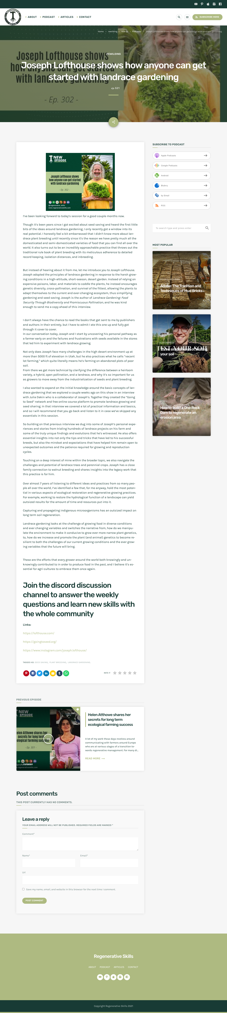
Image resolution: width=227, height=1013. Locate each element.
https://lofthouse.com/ (38, 633)
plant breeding (58, 662)
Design (163, 401)
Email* (84, 855)
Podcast (48, 16)
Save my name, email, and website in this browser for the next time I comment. (70, 889)
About (32, 16)
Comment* (28, 833)
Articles (66, 16)
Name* (26, 855)
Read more (95, 758)
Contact (85, 16)
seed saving (41, 662)
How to (124, 31)
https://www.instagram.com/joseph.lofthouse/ (55, 650)
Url (23, 872)
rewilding (112, 31)
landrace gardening (79, 662)
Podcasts (136, 31)
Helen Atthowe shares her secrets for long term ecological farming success (110, 719)
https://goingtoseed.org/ (40, 642)
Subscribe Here (207, 17)
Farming (28, 764)
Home (101, 31)
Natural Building (170, 279)
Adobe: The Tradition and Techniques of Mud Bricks (181, 288)
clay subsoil (167, 342)
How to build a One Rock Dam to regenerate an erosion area (180, 412)
